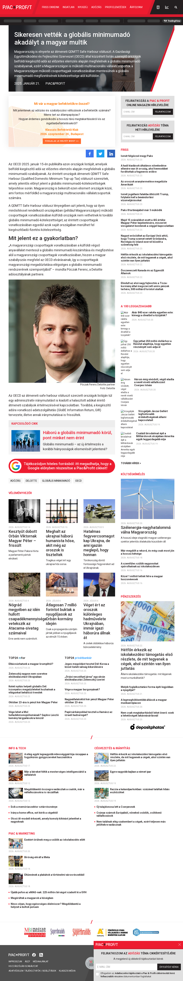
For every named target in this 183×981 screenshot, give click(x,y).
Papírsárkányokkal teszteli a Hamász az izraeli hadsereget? (88, 713)
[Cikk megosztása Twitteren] (100, 153)
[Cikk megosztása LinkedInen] (111, 153)
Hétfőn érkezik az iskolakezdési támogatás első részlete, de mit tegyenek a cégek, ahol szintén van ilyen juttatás (147, 257)
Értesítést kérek (169, 967)
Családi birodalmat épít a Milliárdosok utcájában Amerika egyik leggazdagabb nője (155, 436)
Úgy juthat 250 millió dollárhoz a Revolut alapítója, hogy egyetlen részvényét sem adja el (152, 344)
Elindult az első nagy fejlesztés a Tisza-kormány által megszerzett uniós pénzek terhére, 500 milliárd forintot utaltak (145, 286)
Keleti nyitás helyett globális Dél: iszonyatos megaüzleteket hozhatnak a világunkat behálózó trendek (32, 689)
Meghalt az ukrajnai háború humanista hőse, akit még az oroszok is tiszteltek (60, 543)
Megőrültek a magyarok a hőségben (32, 898)
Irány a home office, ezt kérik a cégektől (34, 812)
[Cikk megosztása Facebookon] (90, 153)
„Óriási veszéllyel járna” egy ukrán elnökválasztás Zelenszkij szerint (85, 678)
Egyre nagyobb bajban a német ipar (131, 771)
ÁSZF (27, 961)
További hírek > (131, 463)
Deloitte (31, 480)
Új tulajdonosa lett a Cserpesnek (116, 806)
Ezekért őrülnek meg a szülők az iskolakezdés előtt (55, 839)
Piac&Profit (55, 83)
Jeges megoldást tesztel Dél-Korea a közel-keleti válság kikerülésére (87, 665)
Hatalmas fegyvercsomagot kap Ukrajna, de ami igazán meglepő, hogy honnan (98, 543)
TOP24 (17, 658)
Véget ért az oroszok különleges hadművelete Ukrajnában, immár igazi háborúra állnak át (96, 621)
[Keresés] (176, 7)
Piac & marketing (22, 833)
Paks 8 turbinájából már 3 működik (142, 210)
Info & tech (17, 748)
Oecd (78, 480)
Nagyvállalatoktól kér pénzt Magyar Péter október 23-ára (89, 701)
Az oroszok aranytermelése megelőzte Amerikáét (144, 183)
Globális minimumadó (56, 480)
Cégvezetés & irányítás (112, 748)
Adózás (96, 7)
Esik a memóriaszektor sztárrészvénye (34, 806)
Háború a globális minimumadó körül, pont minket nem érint (77, 435)
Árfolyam (136, 7)
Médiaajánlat (40, 961)
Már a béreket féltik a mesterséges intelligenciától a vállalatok (55, 773)
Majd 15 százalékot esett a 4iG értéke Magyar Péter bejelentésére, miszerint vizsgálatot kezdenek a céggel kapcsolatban (147, 223)
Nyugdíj (83, 7)
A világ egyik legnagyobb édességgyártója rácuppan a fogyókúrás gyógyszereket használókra (56, 756)
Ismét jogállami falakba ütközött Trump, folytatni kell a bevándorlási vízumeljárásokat (145, 197)
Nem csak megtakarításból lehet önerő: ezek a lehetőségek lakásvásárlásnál (147, 714)
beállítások (49, 971)
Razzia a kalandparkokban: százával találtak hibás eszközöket (140, 791)
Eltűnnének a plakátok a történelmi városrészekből (54, 874)
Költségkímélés (133, 474)
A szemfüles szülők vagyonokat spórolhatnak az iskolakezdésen (140, 565)
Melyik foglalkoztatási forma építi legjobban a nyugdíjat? (147, 688)
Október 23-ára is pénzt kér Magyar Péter (33, 702)
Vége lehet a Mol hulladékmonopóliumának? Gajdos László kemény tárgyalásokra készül (34, 715)
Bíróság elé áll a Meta (37, 857)
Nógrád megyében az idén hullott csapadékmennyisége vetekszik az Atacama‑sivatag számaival (28, 619)
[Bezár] (179, 944)
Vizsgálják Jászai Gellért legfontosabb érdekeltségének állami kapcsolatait (153, 416)
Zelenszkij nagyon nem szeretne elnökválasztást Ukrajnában (28, 675)
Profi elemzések (115, 7)
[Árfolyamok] (167, 7)
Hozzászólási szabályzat (23, 966)
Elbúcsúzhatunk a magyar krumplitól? (31, 663)
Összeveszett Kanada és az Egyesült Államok (142, 272)
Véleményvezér (20, 493)
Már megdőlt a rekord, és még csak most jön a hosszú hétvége (147, 552)
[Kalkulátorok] (158, 7)
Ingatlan (68, 7)
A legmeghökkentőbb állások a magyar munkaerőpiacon (144, 701)
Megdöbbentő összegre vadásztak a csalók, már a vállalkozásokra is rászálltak (54, 791)
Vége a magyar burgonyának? (82, 689)
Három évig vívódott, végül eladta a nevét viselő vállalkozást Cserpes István (154, 382)
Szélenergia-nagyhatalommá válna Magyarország (146, 529)
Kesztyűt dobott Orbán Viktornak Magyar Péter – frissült (23, 538)
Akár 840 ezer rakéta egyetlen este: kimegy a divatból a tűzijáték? (152, 314)
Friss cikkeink (50, 7)
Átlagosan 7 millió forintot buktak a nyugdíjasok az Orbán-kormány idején (61, 614)
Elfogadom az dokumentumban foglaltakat (138, 975)
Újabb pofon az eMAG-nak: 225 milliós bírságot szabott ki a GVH (48, 892)
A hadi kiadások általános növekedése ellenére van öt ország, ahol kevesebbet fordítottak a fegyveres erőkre (144, 168)
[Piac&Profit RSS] (41, 954)
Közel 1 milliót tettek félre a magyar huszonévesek (142, 578)
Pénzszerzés (131, 596)
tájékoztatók (32, 971)
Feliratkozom (163, 112)
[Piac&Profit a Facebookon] (34, 954)
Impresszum (15, 961)
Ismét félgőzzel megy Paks (137, 156)
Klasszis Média (67, 971)
